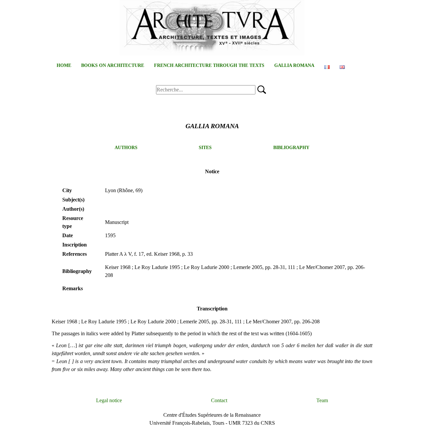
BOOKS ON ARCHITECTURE (112, 65)
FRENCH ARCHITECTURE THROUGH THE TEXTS (209, 65)
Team (322, 400)
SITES (205, 147)
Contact (219, 400)
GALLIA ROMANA (294, 65)
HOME (64, 65)
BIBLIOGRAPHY (291, 147)
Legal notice (109, 400)
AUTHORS (126, 147)
